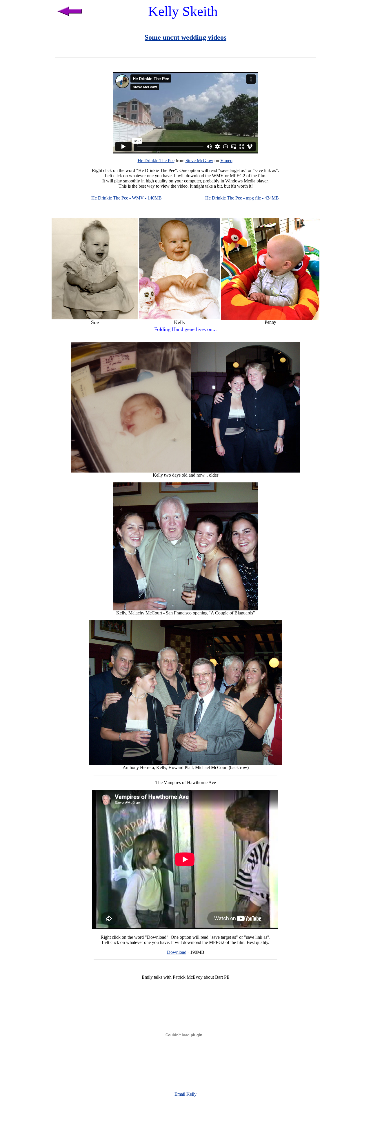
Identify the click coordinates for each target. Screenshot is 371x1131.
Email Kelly (185, 1094)
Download (176, 952)
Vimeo (226, 160)
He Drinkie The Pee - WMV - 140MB (126, 197)
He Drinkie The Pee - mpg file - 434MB (242, 197)
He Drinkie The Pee (156, 160)
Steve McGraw (199, 160)
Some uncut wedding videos (185, 37)
